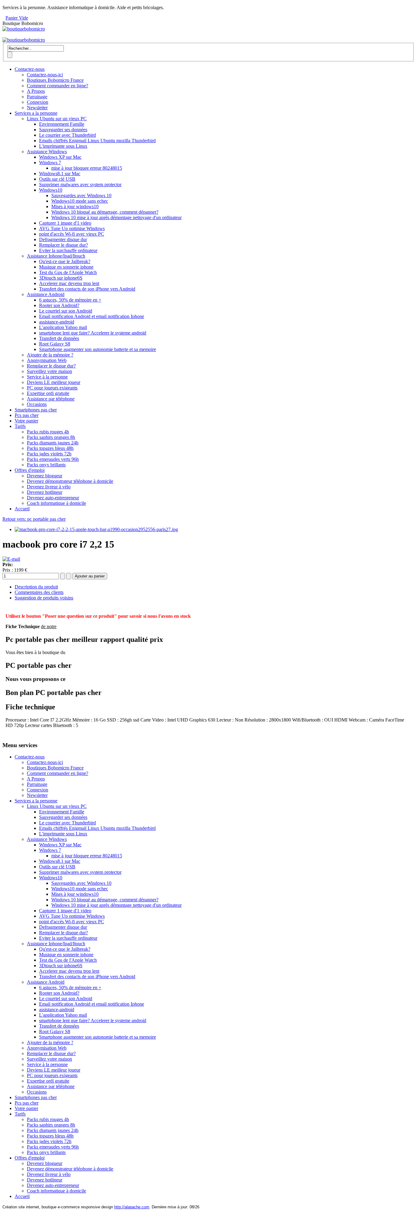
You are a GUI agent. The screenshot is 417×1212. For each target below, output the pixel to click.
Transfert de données (59, 338)
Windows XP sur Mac (60, 157)
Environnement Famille (61, 124)
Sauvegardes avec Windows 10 (81, 195)
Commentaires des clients (39, 592)
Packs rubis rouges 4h (48, 431)
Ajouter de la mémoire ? (50, 354)
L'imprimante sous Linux (63, 146)
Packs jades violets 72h (49, 453)
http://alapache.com (131, 1207)
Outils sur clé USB (57, 179)
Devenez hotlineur (44, 492)
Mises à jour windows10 (75, 206)
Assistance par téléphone (50, 398)
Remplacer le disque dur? (63, 245)
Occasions (37, 404)
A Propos (36, 91)
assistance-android (56, 321)
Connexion (37, 102)
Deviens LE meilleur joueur (53, 382)
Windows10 (50, 190)
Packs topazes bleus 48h (50, 448)
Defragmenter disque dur (63, 239)
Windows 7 (50, 162)
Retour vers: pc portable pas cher (34, 519)
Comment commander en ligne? (57, 85)
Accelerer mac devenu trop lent (69, 283)
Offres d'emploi (30, 470)
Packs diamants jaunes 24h (52, 442)
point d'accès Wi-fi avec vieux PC (71, 234)
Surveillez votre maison (49, 371)
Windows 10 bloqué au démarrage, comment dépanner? (104, 212)
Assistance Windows (47, 151)
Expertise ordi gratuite (48, 393)
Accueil (22, 508)
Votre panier (26, 420)
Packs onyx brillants (46, 464)
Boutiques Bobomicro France (55, 80)
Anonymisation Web (47, 360)
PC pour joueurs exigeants (52, 387)
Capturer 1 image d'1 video (65, 223)
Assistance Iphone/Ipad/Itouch (56, 256)
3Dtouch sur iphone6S (60, 277)
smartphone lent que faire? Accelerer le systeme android (92, 332)
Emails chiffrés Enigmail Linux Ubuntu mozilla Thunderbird (97, 140)
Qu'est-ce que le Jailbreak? (64, 261)
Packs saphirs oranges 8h (51, 437)
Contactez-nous (30, 69)
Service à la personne (47, 376)
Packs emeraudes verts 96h (53, 459)
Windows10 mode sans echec (79, 201)
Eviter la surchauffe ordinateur (68, 250)
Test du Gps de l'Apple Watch (68, 272)
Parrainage (37, 96)
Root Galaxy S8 (54, 343)
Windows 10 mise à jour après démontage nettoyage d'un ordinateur (116, 217)
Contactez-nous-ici (45, 74)
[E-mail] (11, 559)
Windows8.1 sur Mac (59, 173)
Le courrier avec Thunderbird (67, 135)
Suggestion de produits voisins (44, 597)
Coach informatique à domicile (56, 503)
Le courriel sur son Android (65, 310)
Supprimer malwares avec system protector (80, 184)
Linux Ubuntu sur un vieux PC (57, 118)
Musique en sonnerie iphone (66, 267)
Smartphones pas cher (36, 409)
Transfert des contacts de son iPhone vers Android (87, 288)
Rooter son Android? (59, 305)
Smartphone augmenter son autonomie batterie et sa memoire (97, 349)
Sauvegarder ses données (63, 129)
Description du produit (36, 586)
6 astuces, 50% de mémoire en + (70, 299)
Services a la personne (36, 113)
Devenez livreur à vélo (49, 486)
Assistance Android (45, 294)
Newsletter (37, 107)
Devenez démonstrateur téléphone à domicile (70, 481)
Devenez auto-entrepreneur (53, 497)
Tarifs (20, 426)
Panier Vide (16, 17)
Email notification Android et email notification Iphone (91, 316)
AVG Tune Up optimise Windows (72, 228)
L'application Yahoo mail (63, 327)
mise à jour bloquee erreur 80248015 (86, 168)
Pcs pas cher (26, 415)
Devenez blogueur (44, 475)
